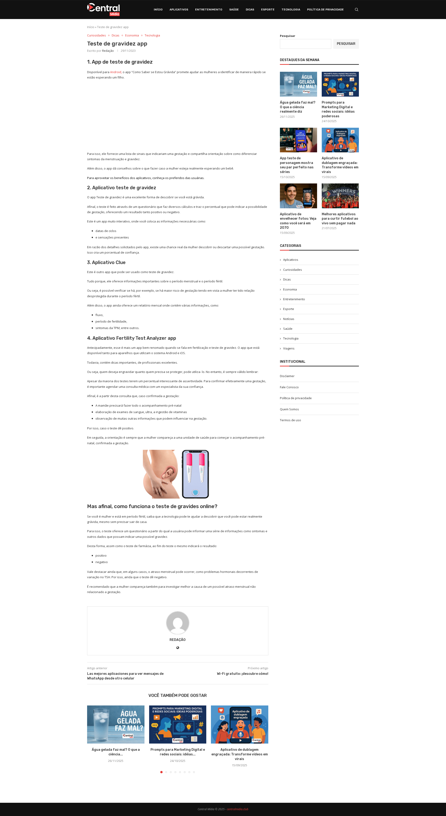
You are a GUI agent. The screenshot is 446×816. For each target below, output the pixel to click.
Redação (108, 51)
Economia (290, 289)
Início (158, 9)
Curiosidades (292, 270)
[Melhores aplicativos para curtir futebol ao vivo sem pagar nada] (340, 195)
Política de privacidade (325, 9)
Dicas (250, 9)
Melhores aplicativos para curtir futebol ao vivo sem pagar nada (340, 218)
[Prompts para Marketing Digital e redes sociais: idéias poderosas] (178, 724)
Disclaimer (287, 376)
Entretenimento (208, 9)
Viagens (289, 348)
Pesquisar (287, 36)
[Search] (356, 9)
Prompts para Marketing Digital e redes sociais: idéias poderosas (338, 109)
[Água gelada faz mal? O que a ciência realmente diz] (115, 724)
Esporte (268, 9)
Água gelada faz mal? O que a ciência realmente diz (297, 107)
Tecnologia (291, 9)
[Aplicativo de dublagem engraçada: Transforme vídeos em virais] (239, 724)
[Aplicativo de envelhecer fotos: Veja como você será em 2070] (298, 195)
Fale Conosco (289, 387)
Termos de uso (290, 420)
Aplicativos (179, 9)
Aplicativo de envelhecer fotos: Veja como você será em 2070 (298, 221)
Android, (116, 72)
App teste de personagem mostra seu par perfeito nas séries (297, 165)
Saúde (234, 9)
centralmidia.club (237, 809)
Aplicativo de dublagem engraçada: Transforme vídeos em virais (239, 754)
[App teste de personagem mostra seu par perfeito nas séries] (298, 140)
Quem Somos (289, 409)
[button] (93, 739)
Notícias (288, 319)
